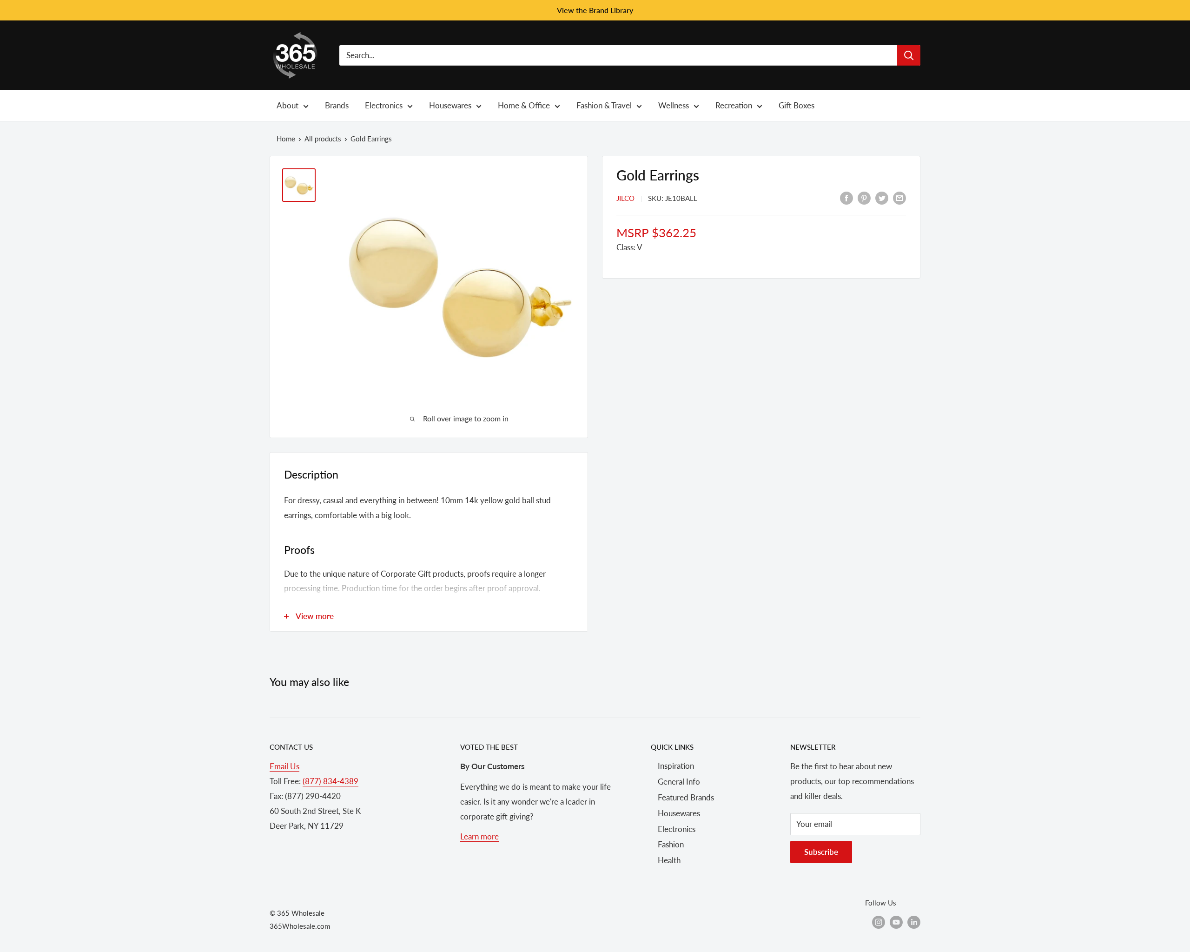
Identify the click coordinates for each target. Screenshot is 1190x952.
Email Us (284, 766)
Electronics (676, 829)
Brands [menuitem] (337, 105)
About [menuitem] (287, 105)
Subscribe (821, 852)
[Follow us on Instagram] (878, 922)
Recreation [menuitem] (733, 105)
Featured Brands (686, 797)
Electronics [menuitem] (384, 105)
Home (286, 138)
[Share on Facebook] (846, 197)
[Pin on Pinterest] (864, 197)
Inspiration (676, 766)
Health (669, 860)
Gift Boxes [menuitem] (796, 105)
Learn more (479, 836)
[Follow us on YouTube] (896, 922)
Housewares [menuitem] (450, 105)
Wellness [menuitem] (673, 105)
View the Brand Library (595, 10)
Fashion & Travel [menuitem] (604, 105)
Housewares (679, 813)
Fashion (671, 844)
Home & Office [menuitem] (524, 105)
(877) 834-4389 (330, 781)
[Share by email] (899, 197)
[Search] (908, 55)
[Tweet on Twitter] (881, 197)
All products (322, 138)
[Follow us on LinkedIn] (913, 922)
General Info (679, 781)
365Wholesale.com (300, 926)
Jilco (625, 198)
